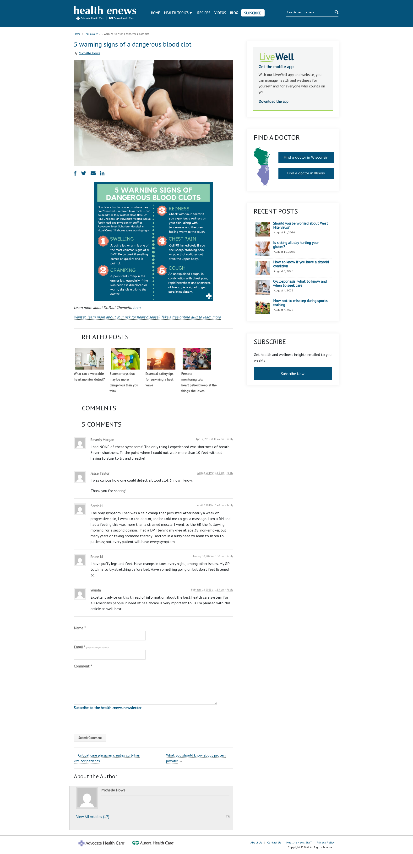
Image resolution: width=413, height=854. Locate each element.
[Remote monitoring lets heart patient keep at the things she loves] (197, 359)
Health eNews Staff (299, 842)
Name (80, 627)
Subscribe (252, 13)
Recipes (203, 13)
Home (155, 13)
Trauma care (91, 34)
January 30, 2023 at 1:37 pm (208, 556)
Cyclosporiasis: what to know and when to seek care (300, 283)
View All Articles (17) (92, 816)
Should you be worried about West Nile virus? (300, 225)
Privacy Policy (326, 842)
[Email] (227, 815)
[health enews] (105, 13)
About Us (256, 842)
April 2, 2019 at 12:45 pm (210, 439)
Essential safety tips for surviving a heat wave (160, 379)
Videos (220, 13)
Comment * (83, 666)
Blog (234, 13)
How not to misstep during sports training (300, 303)
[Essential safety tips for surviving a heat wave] (161, 359)
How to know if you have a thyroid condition (301, 264)
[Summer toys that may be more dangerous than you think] (125, 359)
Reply (230, 439)
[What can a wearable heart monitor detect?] (89, 359)
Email (91, 647)
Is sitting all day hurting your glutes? (296, 245)
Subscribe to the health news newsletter (107, 707)
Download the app (273, 101)
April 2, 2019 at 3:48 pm (210, 505)
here (136, 307)
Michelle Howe (89, 53)
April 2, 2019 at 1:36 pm (210, 472)
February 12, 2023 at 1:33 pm (207, 589)
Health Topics (176, 13)
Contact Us (274, 842)
